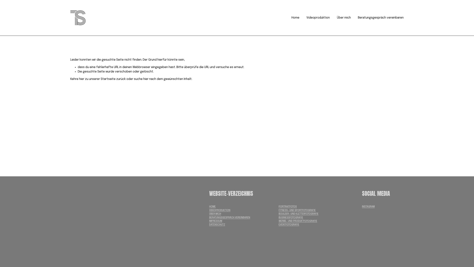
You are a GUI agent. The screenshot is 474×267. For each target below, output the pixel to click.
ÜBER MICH (215, 214)
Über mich (344, 17)
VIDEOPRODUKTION (219, 210)
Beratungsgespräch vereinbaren (381, 17)
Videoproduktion (318, 17)
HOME (212, 206)
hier (81, 79)
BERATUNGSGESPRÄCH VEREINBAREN (229, 217)
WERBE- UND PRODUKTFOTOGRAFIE (298, 221)
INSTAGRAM (368, 206)
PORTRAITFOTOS (288, 206)
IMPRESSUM (215, 221)
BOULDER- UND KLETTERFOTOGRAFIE (298, 214)
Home (295, 17)
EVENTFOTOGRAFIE (289, 224)
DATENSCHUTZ (217, 224)
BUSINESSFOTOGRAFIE (291, 217)
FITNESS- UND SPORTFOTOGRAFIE (297, 210)
